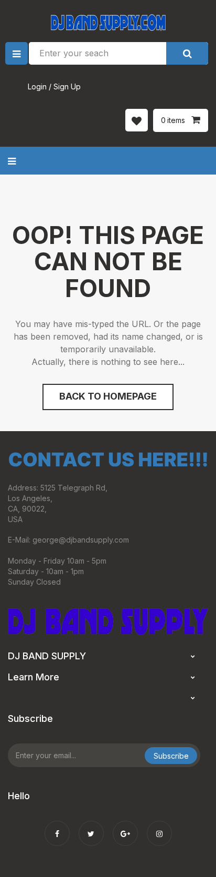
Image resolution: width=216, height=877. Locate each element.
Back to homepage (108, 396)
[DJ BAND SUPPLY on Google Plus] (125, 826)
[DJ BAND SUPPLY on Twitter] (91, 826)
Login (37, 86)
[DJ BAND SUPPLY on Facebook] (57, 826)
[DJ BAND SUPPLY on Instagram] (159, 826)
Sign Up (67, 86)
